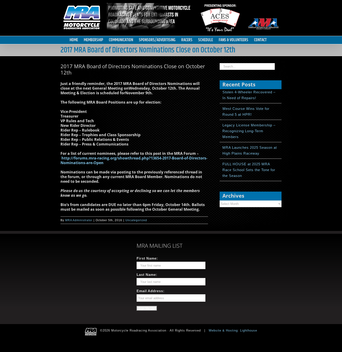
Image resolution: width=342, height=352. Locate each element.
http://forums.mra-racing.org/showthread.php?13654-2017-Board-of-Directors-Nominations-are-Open (133, 160)
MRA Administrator (78, 220)
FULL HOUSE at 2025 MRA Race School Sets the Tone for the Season (248, 170)
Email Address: (150, 291)
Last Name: (147, 275)
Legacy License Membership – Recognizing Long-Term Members (248, 131)
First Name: (147, 258)
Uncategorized (136, 220)
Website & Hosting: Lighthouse (233, 330)
